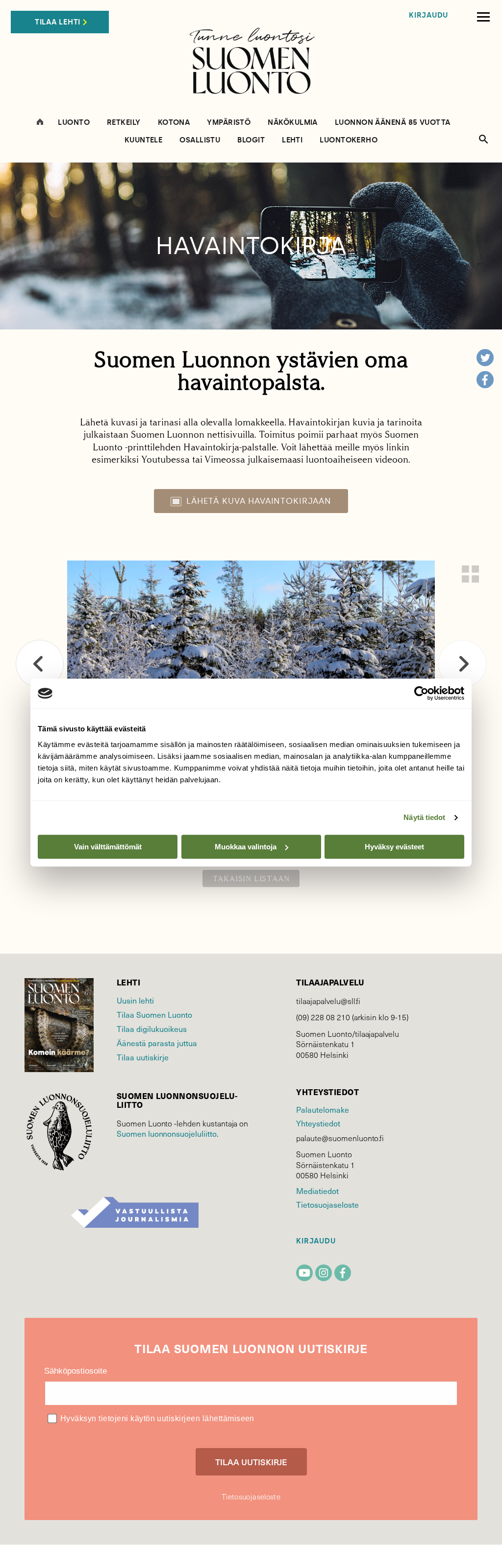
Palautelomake (322, 1109)
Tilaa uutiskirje (143, 1057)
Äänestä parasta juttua (157, 1043)
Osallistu (199, 140)
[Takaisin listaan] (470, 574)
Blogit (251, 140)
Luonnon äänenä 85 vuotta (393, 122)
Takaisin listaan (251, 878)
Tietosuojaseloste (327, 1204)
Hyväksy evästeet (394, 847)
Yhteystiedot (318, 1123)
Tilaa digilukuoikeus (152, 1028)
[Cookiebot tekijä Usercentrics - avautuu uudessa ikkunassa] (421, 693)
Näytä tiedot (424, 817)
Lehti (292, 140)
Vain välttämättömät (108, 847)
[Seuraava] (462, 664)
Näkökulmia (293, 122)
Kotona (174, 122)
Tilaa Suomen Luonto (154, 1014)
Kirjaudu (428, 15)
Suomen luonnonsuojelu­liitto (167, 1133)
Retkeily (124, 122)
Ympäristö (229, 122)
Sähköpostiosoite (75, 1371)
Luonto (74, 122)
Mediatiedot (317, 1190)
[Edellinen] (40, 664)
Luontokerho (348, 140)
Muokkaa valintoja (245, 847)
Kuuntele (144, 140)
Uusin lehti (135, 1000)
